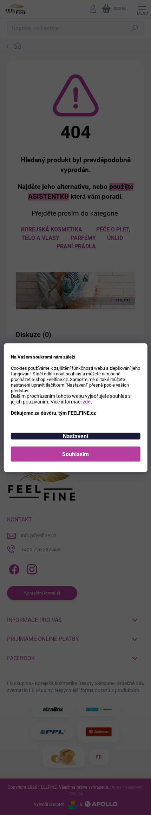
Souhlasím (75, 454)
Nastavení (75, 436)
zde (87, 401)
